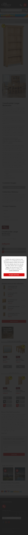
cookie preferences (14, 270)
